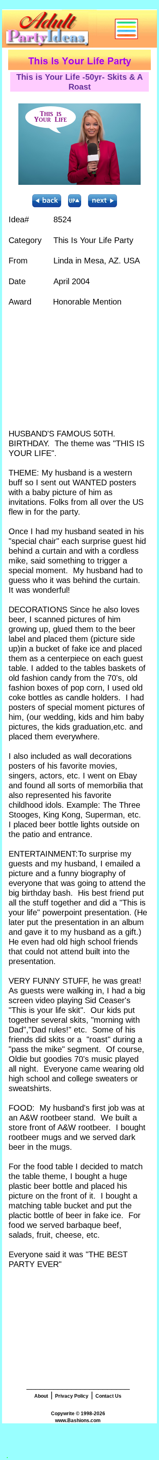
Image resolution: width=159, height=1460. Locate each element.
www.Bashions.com (78, 1420)
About (41, 1396)
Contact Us (108, 1396)
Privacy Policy (71, 1396)
